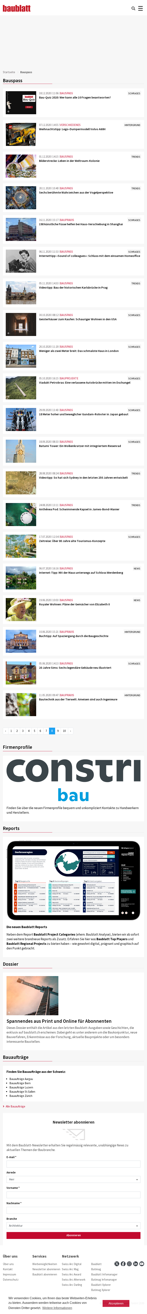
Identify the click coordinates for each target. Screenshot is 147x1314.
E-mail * (11, 1157)
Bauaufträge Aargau (21, 1079)
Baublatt (96, 1264)
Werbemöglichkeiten (44, 1264)
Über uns (8, 1264)
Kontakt (8, 1269)
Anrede (11, 1172)
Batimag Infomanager (104, 1279)
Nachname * (14, 1203)
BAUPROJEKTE (69, 378)
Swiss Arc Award (71, 1274)
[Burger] (140, 8)
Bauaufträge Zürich (20, 1096)
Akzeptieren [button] (116, 1303)
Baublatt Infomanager (104, 1274)
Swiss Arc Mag (70, 1269)
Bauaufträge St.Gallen (22, 1091)
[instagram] (129, 1263)
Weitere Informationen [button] (57, 1308)
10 (64, 731)
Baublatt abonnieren (44, 1274)
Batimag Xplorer (100, 1290)
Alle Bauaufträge (15, 1106)
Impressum (9, 1274)
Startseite (9, 72)
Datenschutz (11, 1279)
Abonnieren (73, 1235)
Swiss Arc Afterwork (73, 1279)
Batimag (96, 1269)
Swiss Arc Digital (71, 1264)
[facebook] (123, 1263)
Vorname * (13, 1188)
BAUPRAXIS (67, 220)
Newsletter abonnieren (46, 1269)
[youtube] (141, 1263)
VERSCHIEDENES (70, 125)
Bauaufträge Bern (20, 1083)
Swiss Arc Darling (72, 1285)
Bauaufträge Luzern (21, 1087)
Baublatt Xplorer (101, 1285)
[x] (116, 1263)
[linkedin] (135, 1263)
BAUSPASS (66, 93)
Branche (12, 1218)
